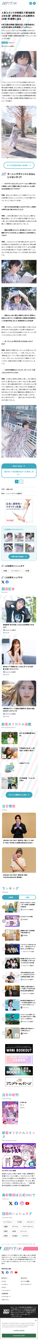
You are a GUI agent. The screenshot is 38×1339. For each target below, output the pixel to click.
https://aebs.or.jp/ (17, 1316)
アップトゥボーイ (6, 1296)
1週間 (27, 897)
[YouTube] (27, 1203)
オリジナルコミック (26, 1284)
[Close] (36, 1320)
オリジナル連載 (25, 1281)
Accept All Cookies (19, 1335)
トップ (2, 1244)
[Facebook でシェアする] (7, 582)
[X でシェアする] (2, 582)
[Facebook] (16, 1203)
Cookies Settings (18, 1330)
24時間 (10, 897)
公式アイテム (5, 1300)
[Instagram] (22, 1203)
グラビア (3, 1287)
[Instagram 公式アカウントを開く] (11, 1272)
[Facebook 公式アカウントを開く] (7, 1272)
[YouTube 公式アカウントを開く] (16, 1272)
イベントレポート (6, 1290)
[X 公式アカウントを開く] (2, 1272)
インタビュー (4, 1284)
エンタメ (4, 43)
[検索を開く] (30, 4)
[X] (11, 1203)
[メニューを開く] (34, 4)
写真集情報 (4, 1293)
